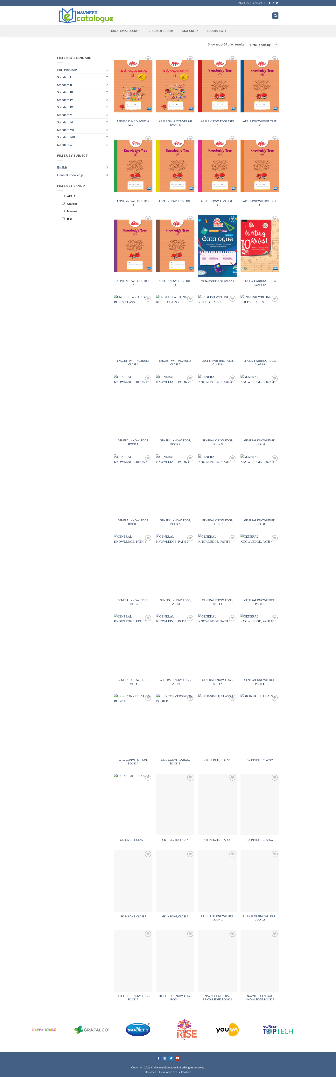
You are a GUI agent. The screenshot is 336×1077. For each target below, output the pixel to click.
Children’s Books (161, 30)
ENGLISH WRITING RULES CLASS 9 (260, 362)
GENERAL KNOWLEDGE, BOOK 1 (133, 442)
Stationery (190, 30)
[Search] (275, 15)
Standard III (65, 92)
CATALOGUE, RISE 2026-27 (217, 281)
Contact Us (259, 2)
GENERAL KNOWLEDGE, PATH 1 (133, 601)
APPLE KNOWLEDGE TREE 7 (133, 282)
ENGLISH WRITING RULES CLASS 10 (260, 282)
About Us (243, 2)
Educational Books (123, 30)
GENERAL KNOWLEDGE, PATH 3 (217, 601)
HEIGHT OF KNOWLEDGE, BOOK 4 (175, 997)
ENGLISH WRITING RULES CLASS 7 (175, 362)
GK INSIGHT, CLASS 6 (260, 839)
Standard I (64, 77)
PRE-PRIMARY (67, 70)
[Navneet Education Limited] (119, 15)
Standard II (64, 84)
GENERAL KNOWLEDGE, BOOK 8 (259, 522)
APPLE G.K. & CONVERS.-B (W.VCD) (175, 123)
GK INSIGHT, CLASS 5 (217, 839)
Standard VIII (66, 137)
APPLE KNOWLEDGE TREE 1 (217, 123)
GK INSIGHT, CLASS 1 (217, 760)
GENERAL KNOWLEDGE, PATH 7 (217, 681)
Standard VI (65, 122)
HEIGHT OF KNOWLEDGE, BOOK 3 (133, 997)
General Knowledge (70, 175)
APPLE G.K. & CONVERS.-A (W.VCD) (133, 123)
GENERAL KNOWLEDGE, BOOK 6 (175, 522)
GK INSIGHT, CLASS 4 (175, 839)
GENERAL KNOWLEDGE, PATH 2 (175, 601)
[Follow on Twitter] (277, 3)
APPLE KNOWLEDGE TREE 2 (259, 123)
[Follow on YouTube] (177, 1058)
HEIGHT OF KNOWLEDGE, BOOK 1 (217, 917)
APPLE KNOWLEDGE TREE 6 (259, 202)
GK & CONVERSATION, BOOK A (133, 761)
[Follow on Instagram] (273, 3)
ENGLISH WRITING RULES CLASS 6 (133, 362)
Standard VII (65, 129)
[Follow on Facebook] (269, 3)
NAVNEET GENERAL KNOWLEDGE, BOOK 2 (259, 997)
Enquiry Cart (216, 30)
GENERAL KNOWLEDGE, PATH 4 (259, 601)
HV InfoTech (183, 1072)
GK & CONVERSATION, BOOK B (175, 761)
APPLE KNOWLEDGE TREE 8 (175, 282)
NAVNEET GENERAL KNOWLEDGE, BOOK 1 (217, 997)
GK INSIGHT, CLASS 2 (260, 760)
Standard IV (65, 99)
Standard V (64, 114)
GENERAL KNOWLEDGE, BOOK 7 (217, 522)
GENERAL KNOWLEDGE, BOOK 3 (217, 442)
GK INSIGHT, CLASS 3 (133, 839)
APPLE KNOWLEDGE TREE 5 (217, 202)
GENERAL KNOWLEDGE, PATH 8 (259, 681)
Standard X (64, 144)
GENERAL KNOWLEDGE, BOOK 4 (259, 442)
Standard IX (65, 107)
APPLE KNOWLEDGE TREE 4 (175, 202)
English (62, 167)
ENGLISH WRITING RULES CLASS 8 (217, 362)
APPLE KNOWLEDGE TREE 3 (133, 202)
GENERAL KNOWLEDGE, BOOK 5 (133, 522)
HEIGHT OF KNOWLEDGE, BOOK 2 (259, 917)
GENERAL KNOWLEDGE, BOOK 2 (175, 442)
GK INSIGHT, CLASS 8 (175, 916)
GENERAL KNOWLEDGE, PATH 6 (175, 681)
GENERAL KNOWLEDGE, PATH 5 (133, 681)
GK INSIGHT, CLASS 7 (133, 916)
